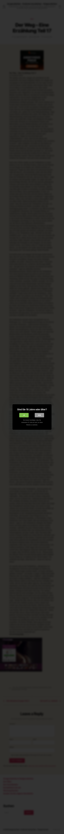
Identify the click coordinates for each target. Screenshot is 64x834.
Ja (24, 415)
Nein (39, 415)
